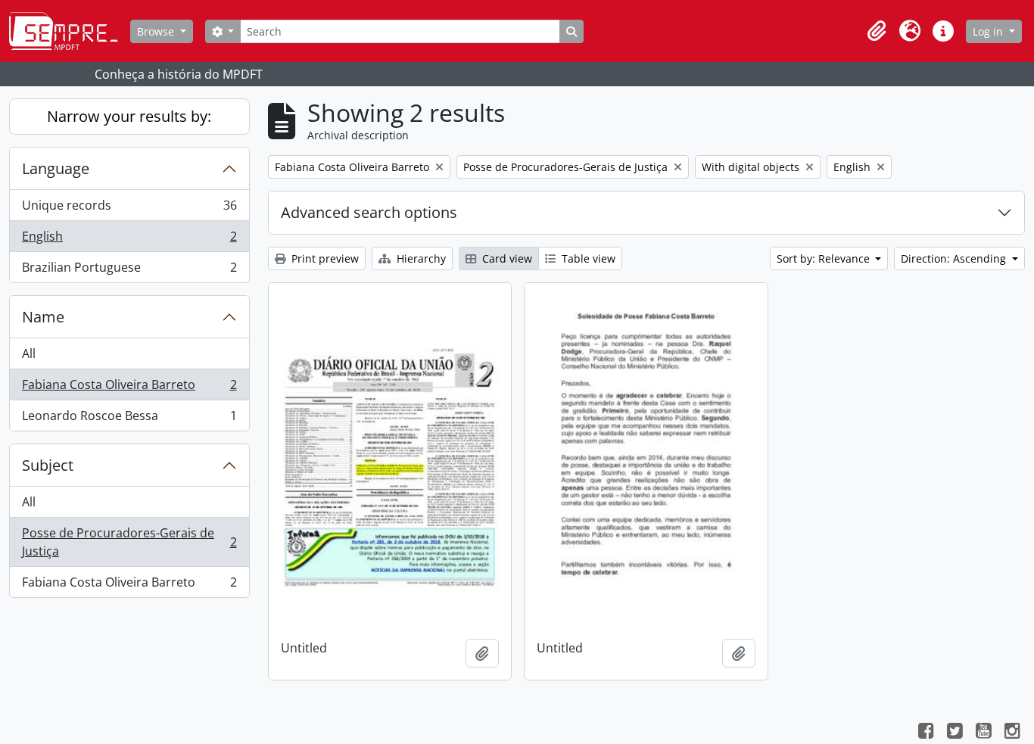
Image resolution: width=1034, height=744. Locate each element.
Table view (587, 258)
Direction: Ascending (955, 258)
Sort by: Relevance (825, 258)
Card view (505, 258)
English (129, 240)
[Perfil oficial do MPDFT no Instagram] (1012, 732)
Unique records (129, 209)
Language (55, 168)
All (29, 353)
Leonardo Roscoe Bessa (129, 419)
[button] (876, 31)
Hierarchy (420, 258)
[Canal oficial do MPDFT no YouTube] (983, 732)
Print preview (323, 258)
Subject (47, 465)
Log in (989, 31)
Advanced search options (369, 212)
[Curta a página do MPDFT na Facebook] (926, 732)
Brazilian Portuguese (129, 270)
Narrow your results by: (129, 116)
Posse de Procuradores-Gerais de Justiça (129, 542)
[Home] (69, 31)
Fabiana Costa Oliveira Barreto (129, 388)
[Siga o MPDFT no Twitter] (954, 732)
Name (43, 317)
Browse (157, 31)
